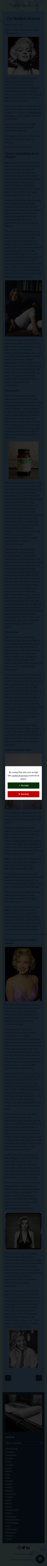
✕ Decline (23, 794)
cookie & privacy (20, 775)
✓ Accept (24, 785)
